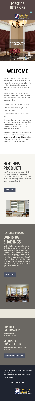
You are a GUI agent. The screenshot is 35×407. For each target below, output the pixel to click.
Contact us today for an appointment (15, 137)
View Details (9, 274)
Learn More (9, 190)
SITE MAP (13, 382)
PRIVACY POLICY (20, 382)
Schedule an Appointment (14, 356)
